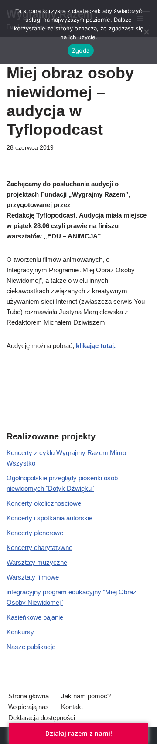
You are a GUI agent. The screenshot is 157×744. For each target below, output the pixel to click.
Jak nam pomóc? (86, 696)
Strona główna (28, 696)
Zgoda (80, 50)
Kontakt (72, 706)
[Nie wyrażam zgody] (146, 31)
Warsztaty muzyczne (37, 562)
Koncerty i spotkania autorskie (49, 518)
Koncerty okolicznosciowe (44, 503)
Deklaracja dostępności (41, 717)
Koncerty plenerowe (35, 532)
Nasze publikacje (31, 646)
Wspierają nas (28, 706)
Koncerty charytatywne (39, 547)
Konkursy (20, 632)
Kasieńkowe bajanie (35, 617)
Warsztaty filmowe (33, 577)
